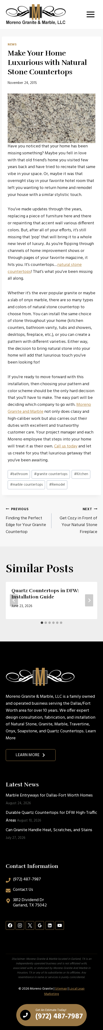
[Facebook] (10, 925)
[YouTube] (59, 925)
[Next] (89, 600)
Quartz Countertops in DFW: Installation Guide (45, 594)
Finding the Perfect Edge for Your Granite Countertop (26, 521)
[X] (30, 925)
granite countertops (51, 474)
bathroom (19, 474)
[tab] (42, 623)
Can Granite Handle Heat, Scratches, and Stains (49, 830)
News (12, 44)
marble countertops (26, 485)
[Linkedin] (50, 925)
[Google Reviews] (39, 925)
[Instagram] (20, 925)
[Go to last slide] (14, 600)
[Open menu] (90, 14)
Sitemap (61, 989)
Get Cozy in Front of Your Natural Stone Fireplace (78, 521)
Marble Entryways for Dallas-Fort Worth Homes (49, 795)
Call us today (65, 446)
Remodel (57, 485)
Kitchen (81, 474)
